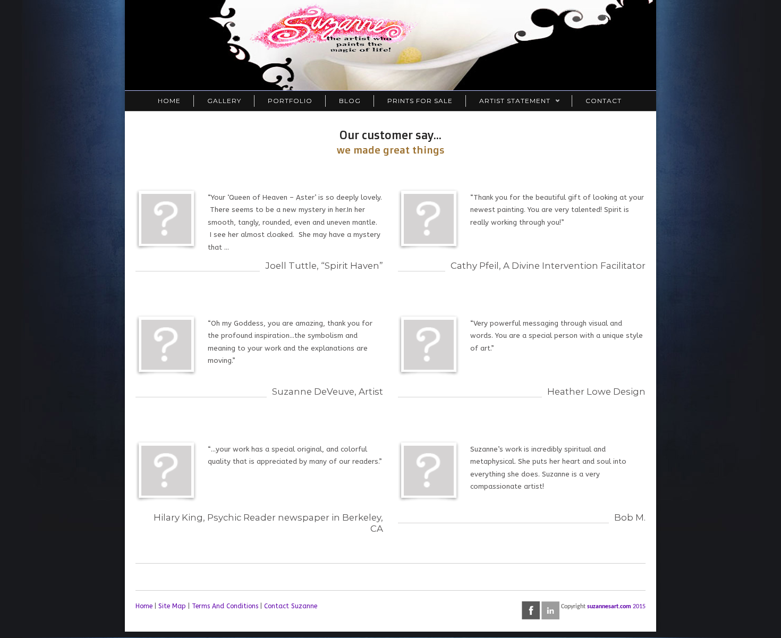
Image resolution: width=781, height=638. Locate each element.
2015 (639, 606)
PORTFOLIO (290, 101)
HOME (169, 101)
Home (143, 606)
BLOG (350, 101)
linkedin (550, 610)
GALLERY (224, 101)
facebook (531, 610)
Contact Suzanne (290, 606)
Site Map (172, 606)
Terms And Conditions (225, 606)
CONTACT (603, 101)
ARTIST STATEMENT (507, 102)
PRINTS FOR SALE (420, 101)
